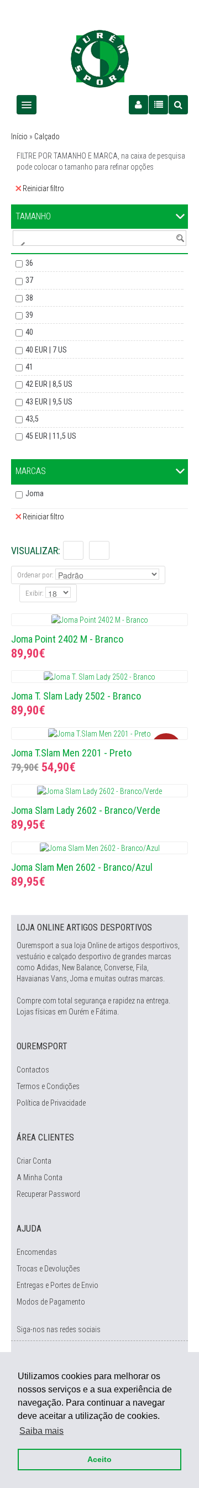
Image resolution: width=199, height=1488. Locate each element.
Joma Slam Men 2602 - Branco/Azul (82, 867)
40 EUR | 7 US (46, 349)
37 (29, 280)
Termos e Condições (48, 1086)
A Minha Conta (39, 1177)
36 (29, 263)
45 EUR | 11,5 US (50, 436)
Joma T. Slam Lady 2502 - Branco (76, 696)
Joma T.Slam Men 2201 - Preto (71, 753)
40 (29, 332)
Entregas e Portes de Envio (57, 1285)
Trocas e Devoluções (48, 1268)
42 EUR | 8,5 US (48, 384)
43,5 (32, 418)
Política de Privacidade (51, 1102)
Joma (34, 493)
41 (29, 366)
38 (29, 297)
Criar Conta (34, 1160)
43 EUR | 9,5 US (48, 401)
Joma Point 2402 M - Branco (67, 639)
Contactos (33, 1069)
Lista (73, 550)
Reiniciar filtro (43, 188)
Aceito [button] (99, 1459)
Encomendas (37, 1252)
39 (29, 315)
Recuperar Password (48, 1194)
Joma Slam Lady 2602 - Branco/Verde (85, 810)
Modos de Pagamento (51, 1301)
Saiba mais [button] (41, 1431)
